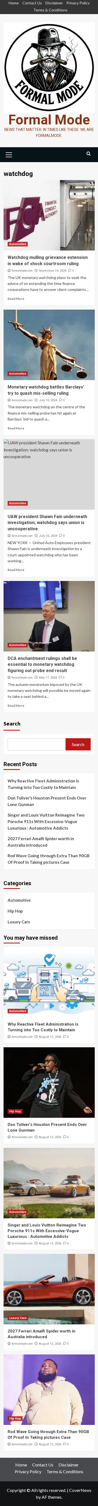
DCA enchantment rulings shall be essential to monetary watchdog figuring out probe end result (42, 664)
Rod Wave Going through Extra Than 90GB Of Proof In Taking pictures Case (49, 859)
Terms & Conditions (50, 10)
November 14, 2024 (52, 270)
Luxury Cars (19, 921)
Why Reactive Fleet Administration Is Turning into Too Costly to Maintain (43, 784)
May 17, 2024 (48, 677)
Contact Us (32, 3)
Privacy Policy (78, 3)
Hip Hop (15, 910)
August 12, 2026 (50, 1344)
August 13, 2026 (50, 1037)
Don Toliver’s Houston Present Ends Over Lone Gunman (47, 801)
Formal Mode (49, 120)
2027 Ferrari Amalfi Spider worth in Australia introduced (41, 841)
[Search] (88, 154)
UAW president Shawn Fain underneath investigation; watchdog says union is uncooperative (47, 522)
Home (14, 3)
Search (12, 723)
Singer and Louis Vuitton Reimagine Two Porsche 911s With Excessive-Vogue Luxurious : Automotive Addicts (46, 821)
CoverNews (80, 1490)
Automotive (17, 244)
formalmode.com (22, 270)
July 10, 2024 (48, 400)
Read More (16, 299)
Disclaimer (54, 3)
